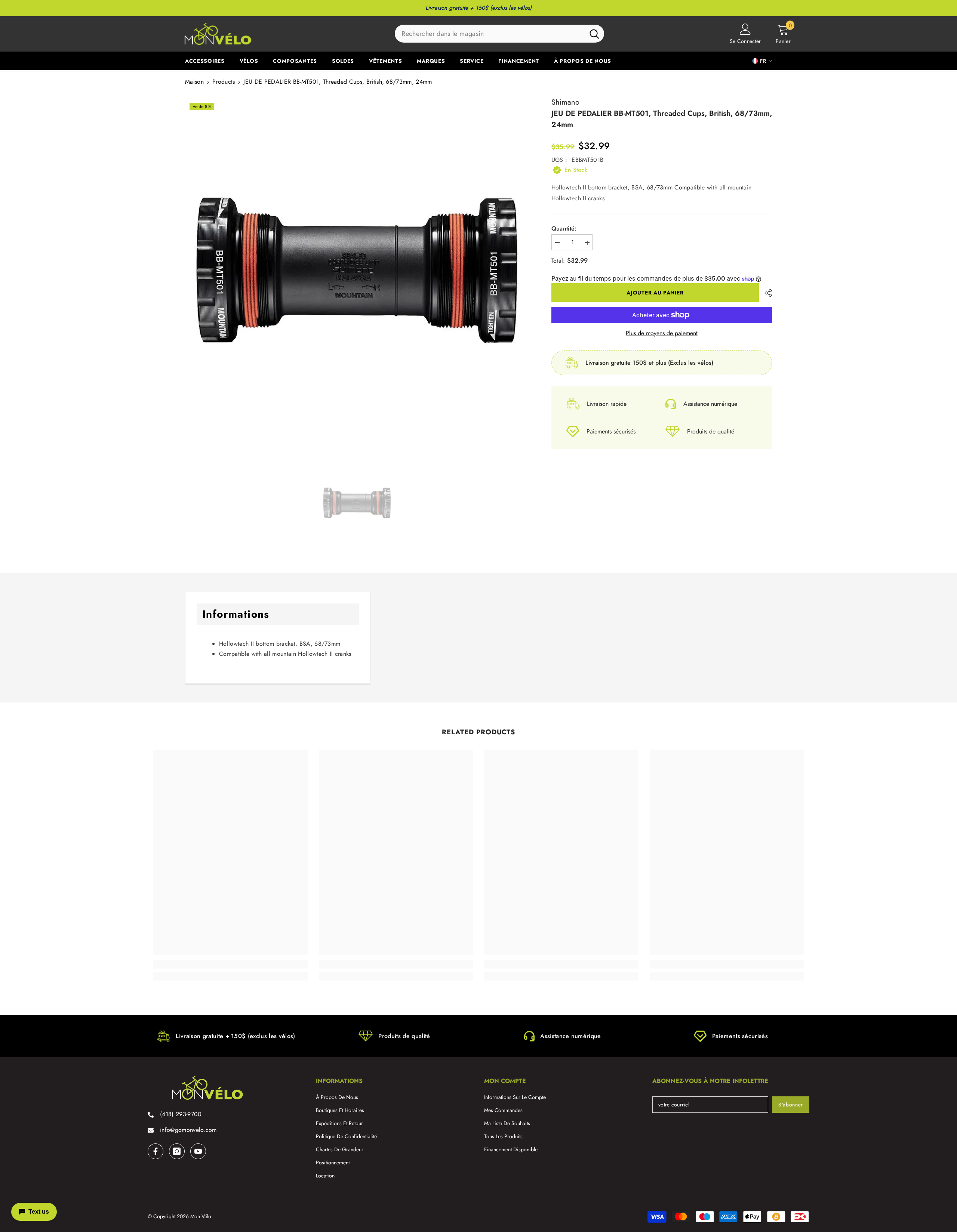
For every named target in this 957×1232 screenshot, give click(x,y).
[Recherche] (499, 34)
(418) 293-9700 (180, 1114)
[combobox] (490, 34)
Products (223, 82)
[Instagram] (177, 1151)
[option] (357, 270)
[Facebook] (155, 1151)
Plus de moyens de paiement (662, 333)
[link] (230, 964)
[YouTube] (198, 1151)
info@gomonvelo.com (188, 1130)
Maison (194, 82)
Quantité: (564, 229)
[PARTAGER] (765, 293)
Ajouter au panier (655, 292)
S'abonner (790, 1104)
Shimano (565, 102)
